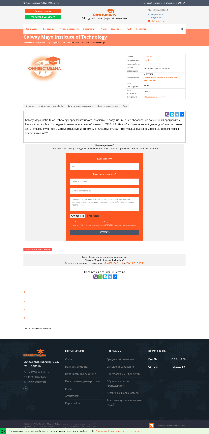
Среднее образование (120, 359)
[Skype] (172, 114)
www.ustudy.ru (37, 381)
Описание (30, 106)
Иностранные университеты (82, 381)
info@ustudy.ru (157, 21)
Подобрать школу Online (80, 374)
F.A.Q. (129, 29)
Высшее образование (120, 366)
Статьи (69, 359)
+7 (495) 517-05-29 (134, 263)
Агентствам (72, 396)
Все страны (48, 29)
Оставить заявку (43, 11)
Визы (68, 388)
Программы (31, 29)
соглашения (132, 225)
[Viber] (167, 114)
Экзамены (116, 29)
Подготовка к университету (123, 374)
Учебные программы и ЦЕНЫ (51, 106)
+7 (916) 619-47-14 (155, 17)
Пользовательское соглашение (171, 425)
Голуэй (146, 60)
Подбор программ (69, 29)
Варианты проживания (108, 106)
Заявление (101, 431)
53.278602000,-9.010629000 (155, 97)
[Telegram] (177, 114)
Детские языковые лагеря (123, 393)
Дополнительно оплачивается (81, 106)
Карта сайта (72, 403)
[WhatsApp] (100, 276)
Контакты (141, 29)
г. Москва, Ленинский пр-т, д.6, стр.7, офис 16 (161, 3)
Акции (104, 29)
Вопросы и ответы (76, 366)
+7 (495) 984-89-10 (155, 14)
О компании (89, 29)
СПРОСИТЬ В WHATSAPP (43, 17)
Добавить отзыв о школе (38, 249)
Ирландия (148, 56)
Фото (125, 106)
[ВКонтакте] (182, 114)
